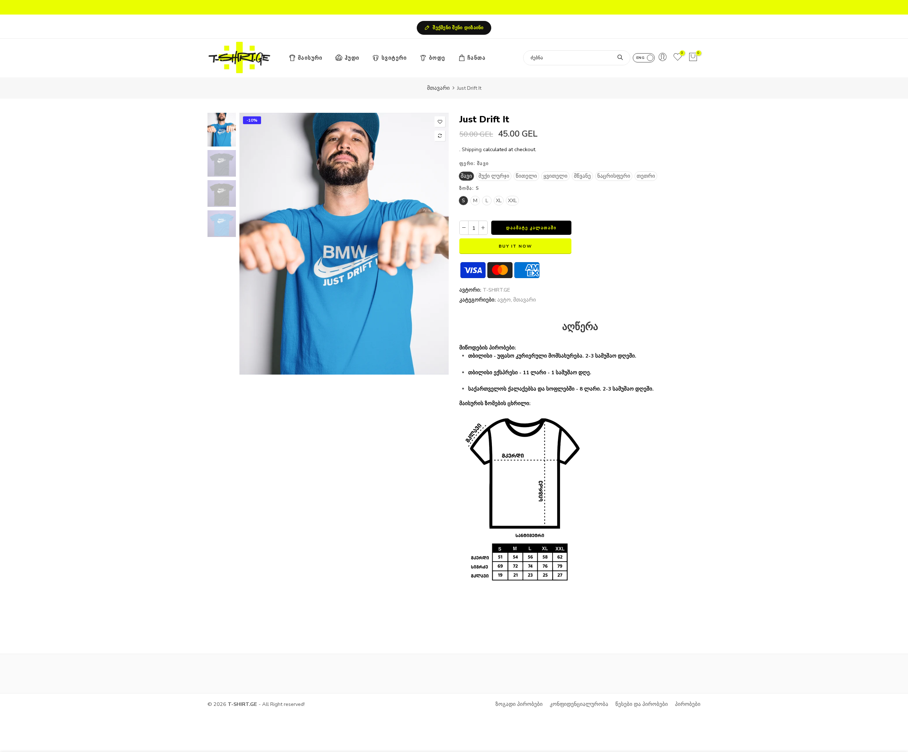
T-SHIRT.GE (496, 289)
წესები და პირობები (641, 704)
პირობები (688, 704)
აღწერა (580, 327)
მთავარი (438, 88)
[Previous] (251, 244)
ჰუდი (352, 57)
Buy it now (515, 246)
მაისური (310, 57)
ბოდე (437, 57)
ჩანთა (476, 57)
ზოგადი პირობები (519, 704)
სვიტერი (394, 57)
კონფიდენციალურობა (579, 704)
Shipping (472, 149)
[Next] (437, 244)
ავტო (504, 299)
